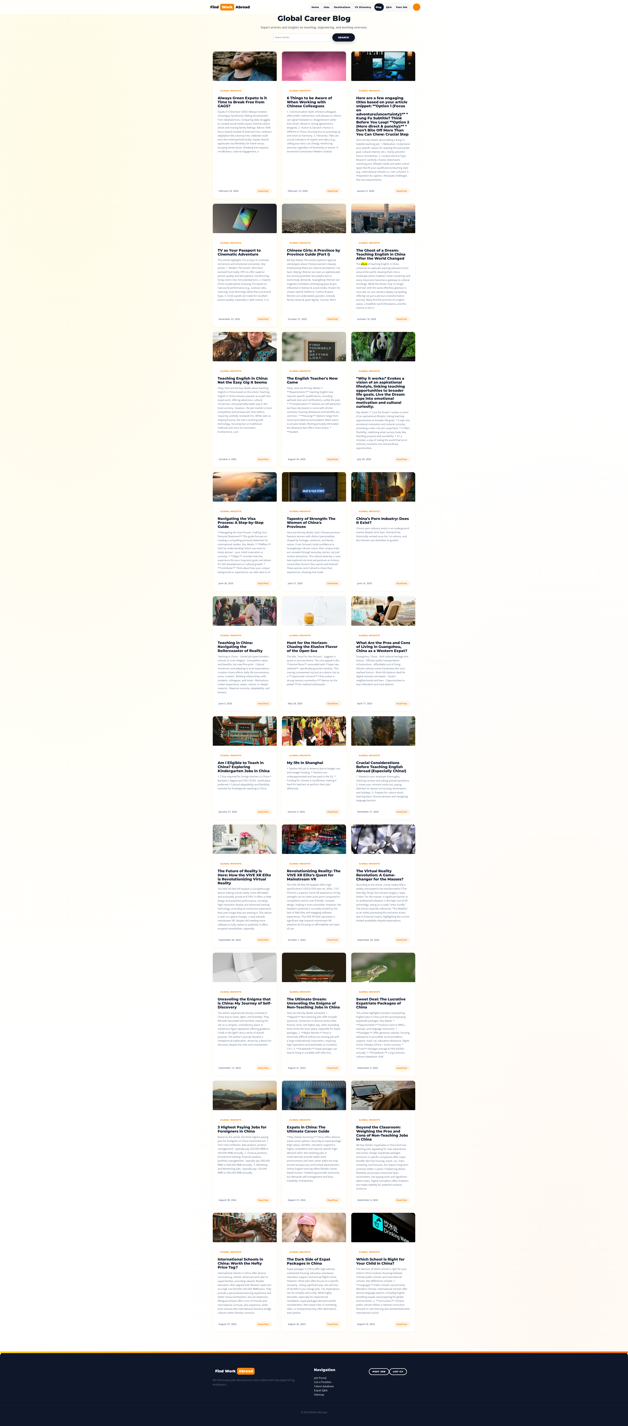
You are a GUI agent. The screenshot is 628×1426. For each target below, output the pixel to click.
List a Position (322, 1382)
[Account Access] (416, 7)
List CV (398, 1371)
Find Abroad (230, 7)
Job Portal (320, 1378)
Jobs (326, 7)
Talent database (324, 1386)
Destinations (342, 7)
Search (343, 37)
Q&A (389, 7)
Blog (379, 7)
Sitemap (319, 1394)
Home (315, 7)
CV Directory (363, 7)
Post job (379, 1371)
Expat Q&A (321, 1390)
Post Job (401, 7)
